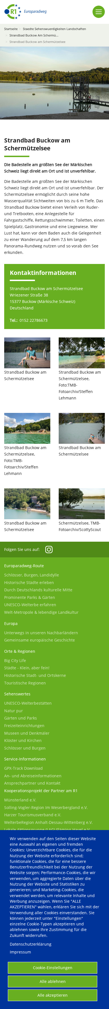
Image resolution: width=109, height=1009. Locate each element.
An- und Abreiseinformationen (32, 775)
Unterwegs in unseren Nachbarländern (41, 632)
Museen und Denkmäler (26, 733)
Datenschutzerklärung (30, 944)
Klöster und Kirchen (23, 740)
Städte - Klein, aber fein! (26, 667)
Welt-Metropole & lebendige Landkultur (41, 612)
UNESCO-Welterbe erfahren (30, 604)
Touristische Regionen (25, 683)
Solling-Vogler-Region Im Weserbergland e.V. (46, 807)
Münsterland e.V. (20, 800)
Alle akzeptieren (52, 995)
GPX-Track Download (23, 768)
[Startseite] (25, 11)
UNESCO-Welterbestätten (28, 703)
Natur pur (13, 710)
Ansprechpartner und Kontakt (32, 783)
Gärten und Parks (20, 718)
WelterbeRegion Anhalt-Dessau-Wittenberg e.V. (48, 822)
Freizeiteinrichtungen (24, 725)
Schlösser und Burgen (25, 748)
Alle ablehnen (53, 981)
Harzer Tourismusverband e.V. (32, 814)
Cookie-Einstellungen (52, 967)
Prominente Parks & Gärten (29, 597)
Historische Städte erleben (29, 582)
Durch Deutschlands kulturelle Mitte (38, 589)
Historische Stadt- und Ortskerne (35, 675)
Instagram (49, 549)
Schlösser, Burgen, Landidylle (31, 575)
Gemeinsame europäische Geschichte (39, 640)
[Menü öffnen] (99, 12)
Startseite (11, 29)
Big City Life (15, 660)
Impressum (20, 952)
